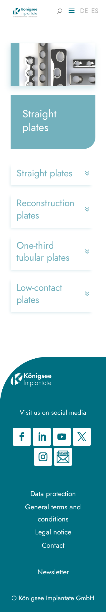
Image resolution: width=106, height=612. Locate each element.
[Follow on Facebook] (22, 437)
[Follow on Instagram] (43, 457)
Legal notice (53, 532)
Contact (53, 545)
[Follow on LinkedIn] (42, 437)
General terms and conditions (53, 513)
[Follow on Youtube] (62, 437)
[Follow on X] (82, 437)
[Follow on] (63, 457)
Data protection (53, 493)
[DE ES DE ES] (25, 12)
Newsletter (53, 572)
